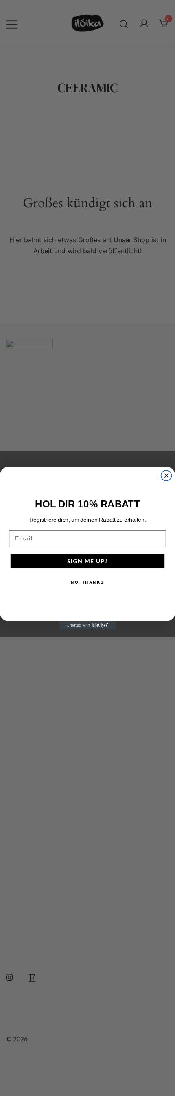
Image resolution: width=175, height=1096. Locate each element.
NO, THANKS (87, 582)
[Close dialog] (166, 475)
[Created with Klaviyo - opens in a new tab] (87, 625)
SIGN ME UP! (87, 561)
